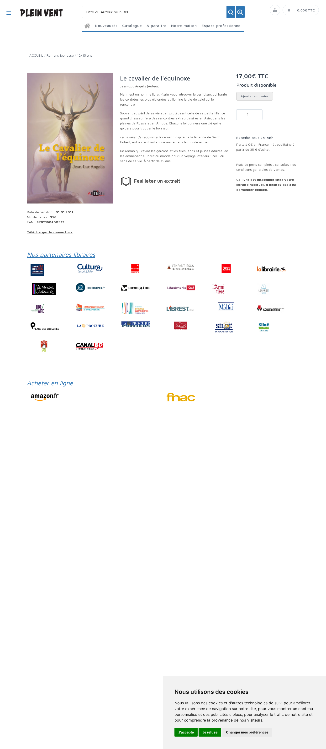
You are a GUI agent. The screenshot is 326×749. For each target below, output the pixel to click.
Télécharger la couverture (50, 232)
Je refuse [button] (209, 732)
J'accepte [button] (186, 732)
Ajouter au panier (254, 96)
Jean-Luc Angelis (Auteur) (139, 86)
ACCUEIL (36, 55)
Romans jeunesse (60, 55)
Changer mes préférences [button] (247, 732)
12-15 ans (84, 55)
